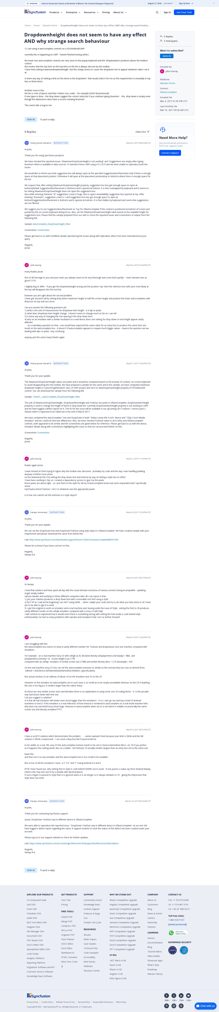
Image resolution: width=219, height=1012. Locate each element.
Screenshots (43, 230)
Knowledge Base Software (39, 976)
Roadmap (152, 969)
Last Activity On (168, 106)
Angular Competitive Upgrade (124, 904)
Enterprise (71, 12)
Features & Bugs (92, 913)
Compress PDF (68, 925)
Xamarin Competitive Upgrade (124, 922)
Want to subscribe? (172, 50)
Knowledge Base (92, 904)
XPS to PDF (66, 930)
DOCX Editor (67, 943)
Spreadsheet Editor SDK (38, 949)
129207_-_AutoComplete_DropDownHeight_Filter (56, 396)
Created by (166, 66)
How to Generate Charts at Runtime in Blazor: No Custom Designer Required (77, 3)
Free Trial (65, 900)
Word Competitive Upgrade (123, 940)
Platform (165, 79)
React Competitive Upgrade (123, 913)
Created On (166, 97)
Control (164, 88)
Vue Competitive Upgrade (122, 918)
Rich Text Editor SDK (37, 922)
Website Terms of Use (65, 1002)
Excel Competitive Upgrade (123, 944)
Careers (151, 918)
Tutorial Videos (154, 951)
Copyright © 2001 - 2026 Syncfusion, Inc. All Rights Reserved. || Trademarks (59, 1007)
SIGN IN (31, 119)
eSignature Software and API (41, 967)
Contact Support (170, 152)
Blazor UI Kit (116, 969)
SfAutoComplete (168, 92)
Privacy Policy (32, 1002)
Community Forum (93, 900)
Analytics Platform (35, 958)
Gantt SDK (32, 918)
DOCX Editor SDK (35, 944)
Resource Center (92, 970)
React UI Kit (115, 965)
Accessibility (89, 957)
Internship (152, 922)
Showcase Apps (155, 960)
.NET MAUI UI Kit (118, 960)
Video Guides (153, 956)
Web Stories (89, 961)
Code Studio (33, 953)
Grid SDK (31, 904)
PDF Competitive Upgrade (122, 935)
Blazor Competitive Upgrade (123, 900)
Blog (149, 909)
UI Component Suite (36, 900)
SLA (85, 918)
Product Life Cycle (92, 922)
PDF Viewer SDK (35, 940)
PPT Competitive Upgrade (122, 949)
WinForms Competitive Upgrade (125, 926)
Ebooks (87, 934)
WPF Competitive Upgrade (122, 931)
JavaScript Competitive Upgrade (125, 909)
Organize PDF (68, 934)
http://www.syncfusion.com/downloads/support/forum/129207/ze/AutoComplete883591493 (73, 539)
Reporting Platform (36, 962)
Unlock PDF (67, 916)
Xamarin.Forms (50, 25)
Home (28, 25)
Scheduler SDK (34, 913)
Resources (89, 12)
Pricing (106, 12)
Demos (151, 938)
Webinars (88, 966)
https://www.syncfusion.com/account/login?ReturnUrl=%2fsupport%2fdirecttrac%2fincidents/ (74, 843)
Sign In (167, 12)
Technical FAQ (91, 948)
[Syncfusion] (39, 995)
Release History (155, 973)
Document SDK (34, 935)
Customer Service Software (40, 971)
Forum (36, 25)
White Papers (90, 939)
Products (54, 12)
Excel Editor (66, 948)
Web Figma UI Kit (118, 978)
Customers (152, 904)
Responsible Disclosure (103, 1002)
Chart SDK (32, 909)
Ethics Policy (121, 1002)
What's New (153, 965)
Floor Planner (67, 939)
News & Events (154, 913)
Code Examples (91, 952)
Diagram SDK (33, 926)
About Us (118, 12)
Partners (151, 926)
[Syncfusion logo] (35, 11)
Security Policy (84, 1002)
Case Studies (90, 943)
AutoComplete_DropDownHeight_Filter (51, 224)
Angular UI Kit (116, 973)
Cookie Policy (47, 1002)
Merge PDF (66, 921)
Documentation (155, 942)
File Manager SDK (35, 931)
